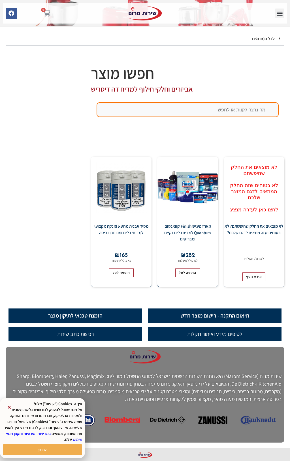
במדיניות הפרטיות (37, 433)
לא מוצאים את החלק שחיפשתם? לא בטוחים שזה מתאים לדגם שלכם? (254, 229)
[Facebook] (11, 13)
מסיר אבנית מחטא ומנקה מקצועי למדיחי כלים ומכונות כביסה (121, 229)
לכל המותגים (263, 39)
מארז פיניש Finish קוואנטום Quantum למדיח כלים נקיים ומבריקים (187, 232)
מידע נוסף (254, 276)
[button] (279, 13)
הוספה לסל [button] (187, 272)
